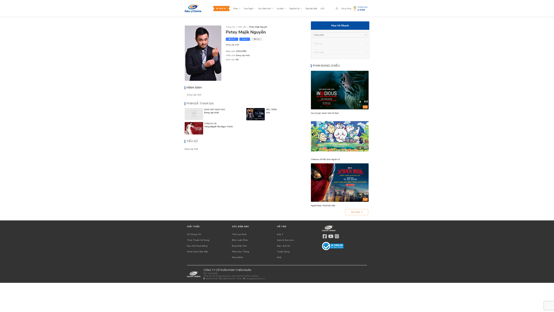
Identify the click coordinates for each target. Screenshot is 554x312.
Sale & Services (285, 240)
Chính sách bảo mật (197, 251)
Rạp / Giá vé (283, 246)
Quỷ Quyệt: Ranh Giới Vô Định (325, 113)
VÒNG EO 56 (210, 123)
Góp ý (280, 234)
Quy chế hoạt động (197, 246)
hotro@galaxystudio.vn (255, 278)
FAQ (279, 257)
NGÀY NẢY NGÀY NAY (214, 109)
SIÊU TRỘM (271, 109)
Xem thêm (355, 212)
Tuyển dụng (283, 251)
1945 (258, 39)
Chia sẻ (244, 39)
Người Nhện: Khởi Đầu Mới (323, 205)
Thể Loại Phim (239, 234)
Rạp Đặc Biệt (311, 8)
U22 (322, 8)
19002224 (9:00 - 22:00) (231, 278)
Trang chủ (230, 27)
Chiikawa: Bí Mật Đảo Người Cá (325, 159)
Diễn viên (242, 27)
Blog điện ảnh (239, 246)
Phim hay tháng (240, 251)
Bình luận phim (240, 240)
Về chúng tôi (194, 234)
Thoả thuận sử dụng (198, 240)
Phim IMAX (237, 257)
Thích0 (233, 39)
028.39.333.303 (212, 278)
